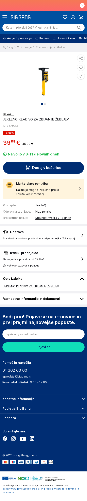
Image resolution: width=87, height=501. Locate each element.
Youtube (22, 438)
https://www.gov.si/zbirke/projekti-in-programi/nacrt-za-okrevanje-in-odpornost (41, 490)
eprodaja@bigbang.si (16, 376)
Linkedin (32, 438)
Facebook (4, 438)
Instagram (13, 438)
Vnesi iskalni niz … (32, 27)
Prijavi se (43, 347)
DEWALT (8, 114)
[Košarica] (81, 17)
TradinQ (40, 205)
